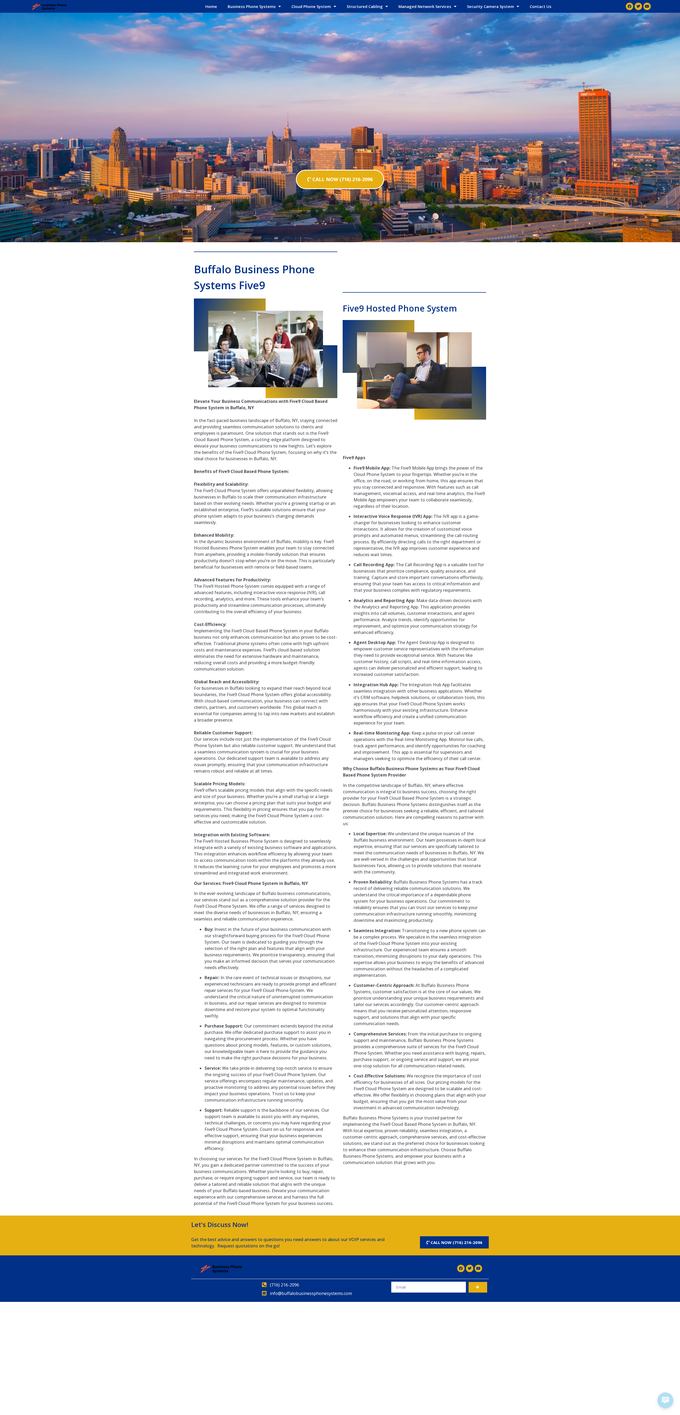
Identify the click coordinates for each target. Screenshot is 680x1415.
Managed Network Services (424, 6)
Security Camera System (490, 6)
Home (211, 6)
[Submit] (478, 1287)
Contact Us (540, 6)
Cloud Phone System (311, 6)
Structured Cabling (365, 6)
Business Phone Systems (252, 6)
